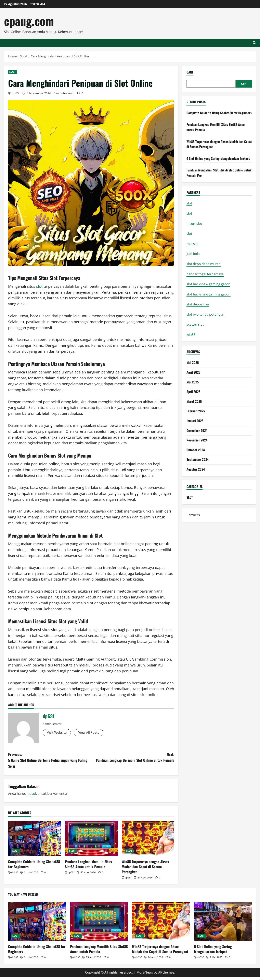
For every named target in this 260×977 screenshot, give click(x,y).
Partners (193, 515)
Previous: (47, 760)
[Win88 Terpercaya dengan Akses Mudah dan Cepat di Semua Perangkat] (148, 838)
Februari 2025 (195, 410)
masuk (32, 793)
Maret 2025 (194, 401)
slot (39, 286)
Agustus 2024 (195, 469)
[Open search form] (254, 43)
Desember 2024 (196, 430)
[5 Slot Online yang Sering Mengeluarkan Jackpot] (223, 921)
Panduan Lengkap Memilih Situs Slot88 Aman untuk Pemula (88, 864)
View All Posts (88, 732)
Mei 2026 (192, 362)
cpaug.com (29, 20)
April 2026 (193, 372)
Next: (135, 757)
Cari (189, 72)
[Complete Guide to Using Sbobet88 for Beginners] (34, 838)
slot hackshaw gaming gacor (208, 284)
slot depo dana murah (203, 264)
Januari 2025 (194, 420)
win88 (190, 334)
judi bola (193, 253)
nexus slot (194, 223)
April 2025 (193, 391)
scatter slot (195, 324)
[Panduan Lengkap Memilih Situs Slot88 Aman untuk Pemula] (91, 838)
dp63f (16, 93)
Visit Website (57, 732)
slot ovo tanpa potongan (205, 314)
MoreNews (144, 972)
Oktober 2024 (195, 449)
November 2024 (196, 440)
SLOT (12, 72)
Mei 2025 (192, 382)
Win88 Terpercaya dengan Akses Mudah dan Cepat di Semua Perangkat (145, 866)
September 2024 (197, 459)
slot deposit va (197, 304)
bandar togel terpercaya (205, 274)
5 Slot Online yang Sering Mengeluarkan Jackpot (218, 158)
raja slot (192, 244)
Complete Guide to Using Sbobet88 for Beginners (34, 864)
